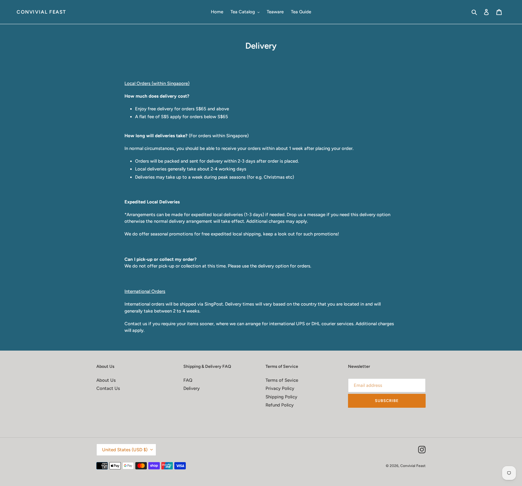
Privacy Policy (280, 388)
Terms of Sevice (282, 380)
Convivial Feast (41, 12)
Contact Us (108, 388)
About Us (106, 380)
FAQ (187, 380)
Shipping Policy (281, 397)
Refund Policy (280, 405)
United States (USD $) (124, 449)
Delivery (191, 388)
